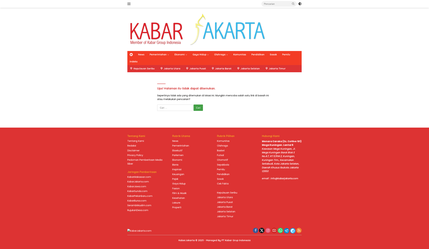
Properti (176, 207)
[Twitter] (261, 231)
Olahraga (219, 54)
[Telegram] (286, 230)
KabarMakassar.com (139, 177)
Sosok (273, 54)
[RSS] (299, 231)
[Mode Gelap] (300, 4)
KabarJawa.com (136, 186)
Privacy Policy (135, 155)
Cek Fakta (223, 183)
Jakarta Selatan (226, 211)
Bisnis (175, 164)
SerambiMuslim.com (139, 205)
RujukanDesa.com (137, 210)
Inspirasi (176, 169)
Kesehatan (178, 198)
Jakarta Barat (225, 207)
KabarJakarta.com (138, 181)
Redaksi (131, 145)
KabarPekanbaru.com (139, 196)
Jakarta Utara (225, 197)
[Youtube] (274, 231)
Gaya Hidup (199, 54)
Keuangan (178, 174)
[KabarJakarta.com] (197, 29)
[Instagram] (268, 231)
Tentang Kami (135, 141)
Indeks (133, 61)
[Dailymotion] (292, 230)
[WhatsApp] (280, 231)
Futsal (220, 155)
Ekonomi (179, 54)
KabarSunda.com (137, 191)
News (141, 54)
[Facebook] (255, 231)
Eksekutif (177, 150)
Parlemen (177, 155)
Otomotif (222, 160)
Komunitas (239, 54)
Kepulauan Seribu (227, 192)
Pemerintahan (158, 54)
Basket (221, 150)
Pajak (175, 179)
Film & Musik (179, 193)
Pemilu (286, 54)
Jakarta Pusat (225, 202)
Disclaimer (133, 150)
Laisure (176, 202)
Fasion (176, 188)
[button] (293, 3)
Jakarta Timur (225, 216)
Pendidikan (257, 54)
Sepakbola (223, 164)
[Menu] (129, 4)
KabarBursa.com (136, 200)
